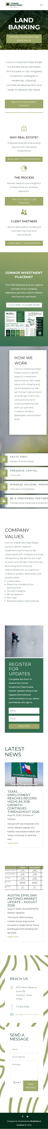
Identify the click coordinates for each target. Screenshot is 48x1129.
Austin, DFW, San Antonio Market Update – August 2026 (22, 900)
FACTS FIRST (19, 456)
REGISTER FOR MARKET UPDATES (24, 104)
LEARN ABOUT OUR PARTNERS (24, 243)
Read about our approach (24, 159)
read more (12, 843)
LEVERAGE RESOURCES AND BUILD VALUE (24, 39)
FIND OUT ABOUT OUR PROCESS (24, 201)
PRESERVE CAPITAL (24, 470)
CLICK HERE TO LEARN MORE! (24, 305)
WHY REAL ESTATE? (24, 137)
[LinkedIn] (27, 1116)
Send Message (30, 1086)
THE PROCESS (24, 177)
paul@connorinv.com (27, 1014)
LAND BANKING (24, 23)
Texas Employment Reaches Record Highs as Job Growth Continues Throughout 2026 (23, 801)
